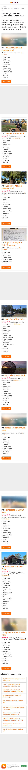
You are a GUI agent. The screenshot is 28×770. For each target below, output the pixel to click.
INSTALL (23, 766)
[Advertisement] (14, 100)
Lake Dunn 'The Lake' (14, 319)
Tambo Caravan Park (14, 133)
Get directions (16, 138)
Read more (6, 81)
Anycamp (3, 6)
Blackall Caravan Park (14, 375)
